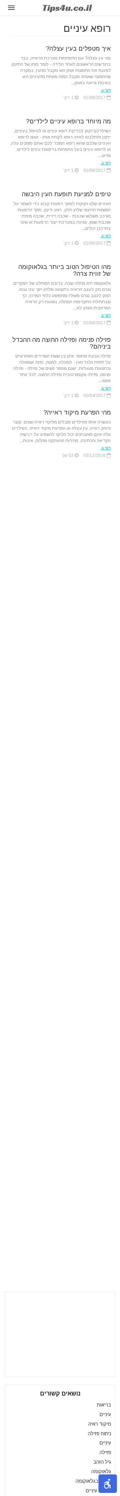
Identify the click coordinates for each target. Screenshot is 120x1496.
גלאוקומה (101, 1471)
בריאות (104, 1404)
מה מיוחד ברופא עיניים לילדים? (68, 121)
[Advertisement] (60, 1334)
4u (67, 8)
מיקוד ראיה (99, 1424)
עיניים (105, 1414)
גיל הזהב (102, 1462)
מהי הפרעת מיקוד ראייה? (77, 412)
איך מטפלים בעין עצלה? (78, 48)
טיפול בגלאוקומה (93, 1481)
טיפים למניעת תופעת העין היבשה (66, 194)
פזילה (105, 1452)
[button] (107, 1483)
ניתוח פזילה (99, 1433)
